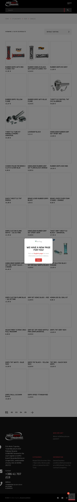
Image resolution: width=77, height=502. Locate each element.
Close (38, 260)
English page (38, 253)
